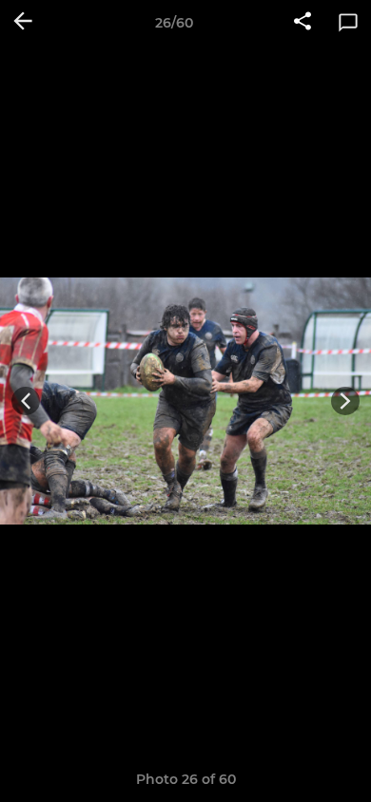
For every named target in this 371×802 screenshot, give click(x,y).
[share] (302, 23)
